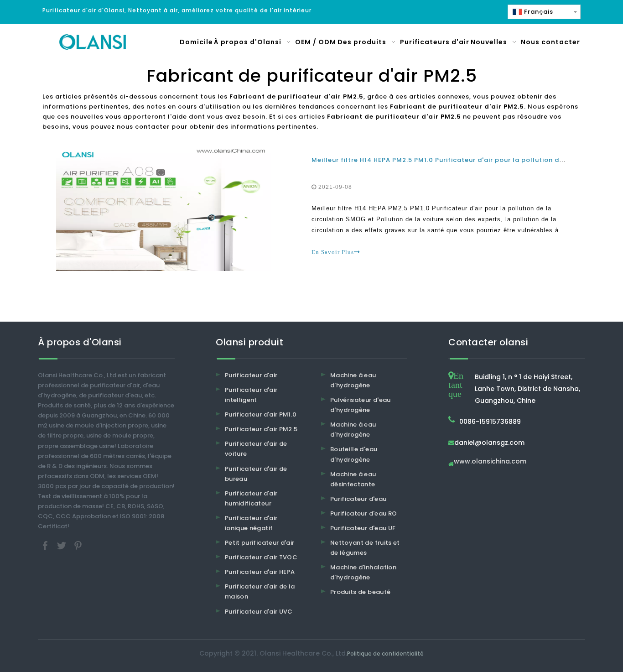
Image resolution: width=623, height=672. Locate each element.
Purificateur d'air (251, 375)
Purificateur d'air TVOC (261, 557)
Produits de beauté (360, 592)
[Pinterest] (78, 545)
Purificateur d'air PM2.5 (261, 429)
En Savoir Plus (333, 252)
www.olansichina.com (490, 462)
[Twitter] (62, 545)
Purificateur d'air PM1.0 (260, 414)
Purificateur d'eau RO (363, 513)
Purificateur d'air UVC (259, 611)
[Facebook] (46, 545)
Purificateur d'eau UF (362, 528)
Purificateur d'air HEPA (260, 572)
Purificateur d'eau (358, 499)
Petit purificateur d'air (259, 542)
